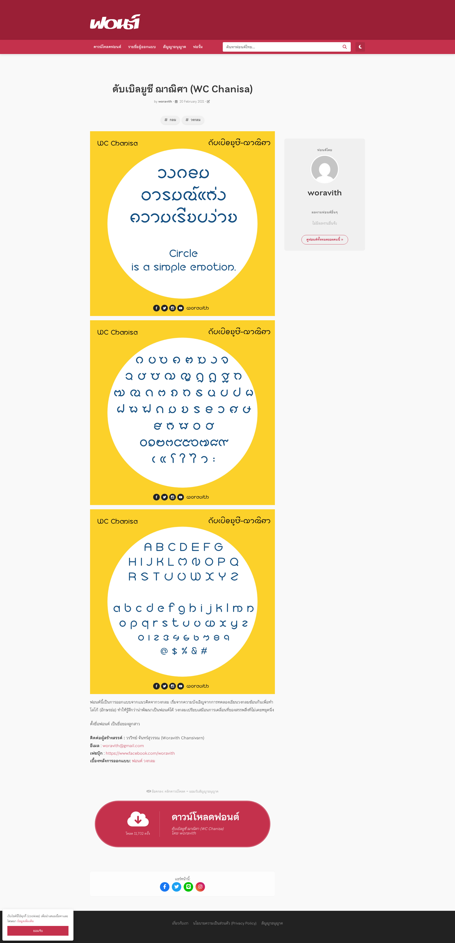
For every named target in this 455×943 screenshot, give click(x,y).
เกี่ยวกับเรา (180, 923)
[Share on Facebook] (164, 887)
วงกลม (195, 120)
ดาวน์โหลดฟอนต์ (107, 47)
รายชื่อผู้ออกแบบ (142, 47)
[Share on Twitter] (176, 887)
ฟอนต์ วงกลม (143, 760)
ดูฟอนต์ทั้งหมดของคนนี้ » (324, 239)
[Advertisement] (278, 19)
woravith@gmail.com (123, 745)
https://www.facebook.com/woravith (140, 753)
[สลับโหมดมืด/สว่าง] (360, 47)
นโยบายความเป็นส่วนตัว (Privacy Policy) (225, 923)
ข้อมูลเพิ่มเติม (25, 921)
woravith (165, 101)
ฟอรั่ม (198, 47)
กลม (172, 120)
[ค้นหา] (345, 47)
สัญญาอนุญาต (174, 47)
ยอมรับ (38, 931)
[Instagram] (200, 887)
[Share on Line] (188, 887)
